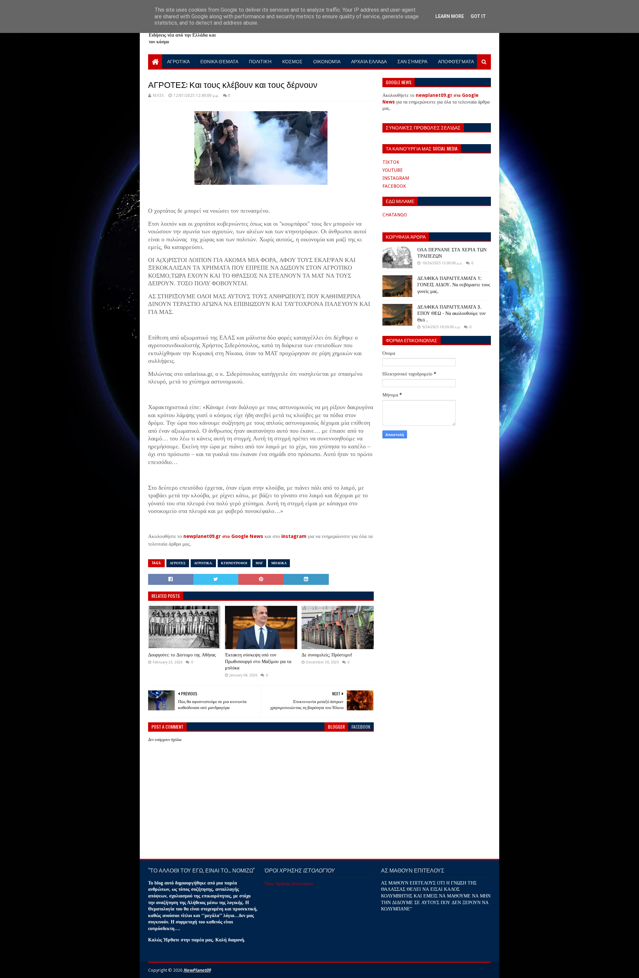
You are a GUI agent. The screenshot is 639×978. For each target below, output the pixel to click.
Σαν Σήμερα (412, 61)
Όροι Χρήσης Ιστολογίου (289, 883)
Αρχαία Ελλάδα (369, 61)
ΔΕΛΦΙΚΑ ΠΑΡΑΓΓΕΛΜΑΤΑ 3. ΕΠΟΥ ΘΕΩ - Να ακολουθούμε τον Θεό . (451, 313)
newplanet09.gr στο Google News (223, 536)
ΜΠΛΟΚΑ (279, 563)
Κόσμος (292, 61)
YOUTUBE (392, 170)
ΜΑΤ (259, 563)
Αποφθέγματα (456, 61)
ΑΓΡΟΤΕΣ (178, 563)
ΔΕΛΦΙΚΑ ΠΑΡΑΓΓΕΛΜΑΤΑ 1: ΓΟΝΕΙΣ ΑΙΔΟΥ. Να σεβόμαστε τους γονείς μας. (453, 285)
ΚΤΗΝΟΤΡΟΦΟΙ (234, 563)
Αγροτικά (178, 61)
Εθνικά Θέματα (219, 61)
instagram (294, 536)
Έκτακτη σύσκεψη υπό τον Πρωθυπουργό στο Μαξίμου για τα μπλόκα (258, 661)
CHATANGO (394, 214)
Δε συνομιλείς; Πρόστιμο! (327, 654)
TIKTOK (390, 162)
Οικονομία (326, 61)
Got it (478, 16)
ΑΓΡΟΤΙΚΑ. (203, 563)
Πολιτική (260, 61)
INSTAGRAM (395, 178)
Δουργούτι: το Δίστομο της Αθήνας (182, 654)
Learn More (449, 16)
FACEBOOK (394, 186)
